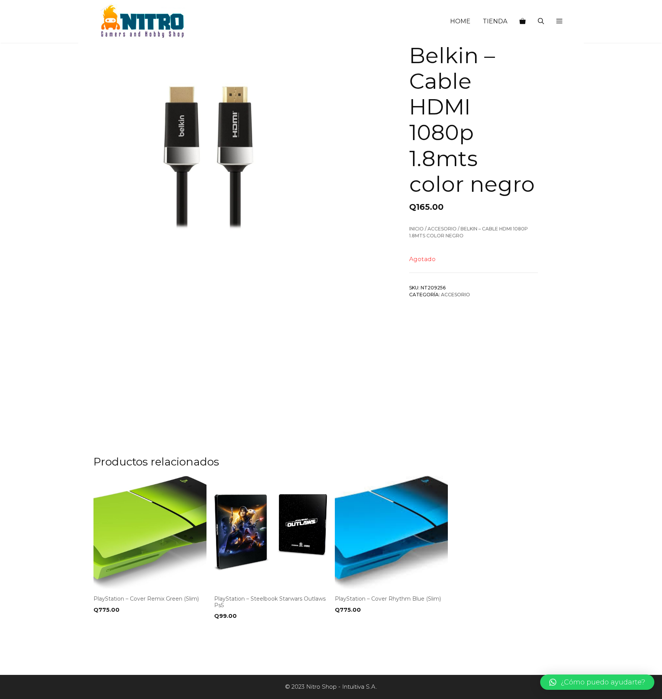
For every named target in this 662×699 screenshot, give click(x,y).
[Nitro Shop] (142, 21)
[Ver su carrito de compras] (522, 21)
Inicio (416, 229)
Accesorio (442, 229)
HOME (460, 21)
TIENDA (495, 21)
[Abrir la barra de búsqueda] (541, 21)
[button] (559, 21)
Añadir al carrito (123, 631)
